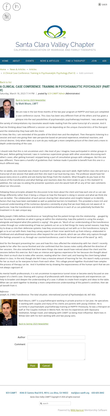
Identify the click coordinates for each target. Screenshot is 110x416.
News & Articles (17, 69)
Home (3, 69)
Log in (104, 4)
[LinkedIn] (17, 7)
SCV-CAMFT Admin (56, 93)
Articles (33, 69)
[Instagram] (7, 17)
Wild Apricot (77, 410)
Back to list (6, 82)
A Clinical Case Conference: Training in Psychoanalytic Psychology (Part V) (39, 73)
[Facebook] (7, 7)
